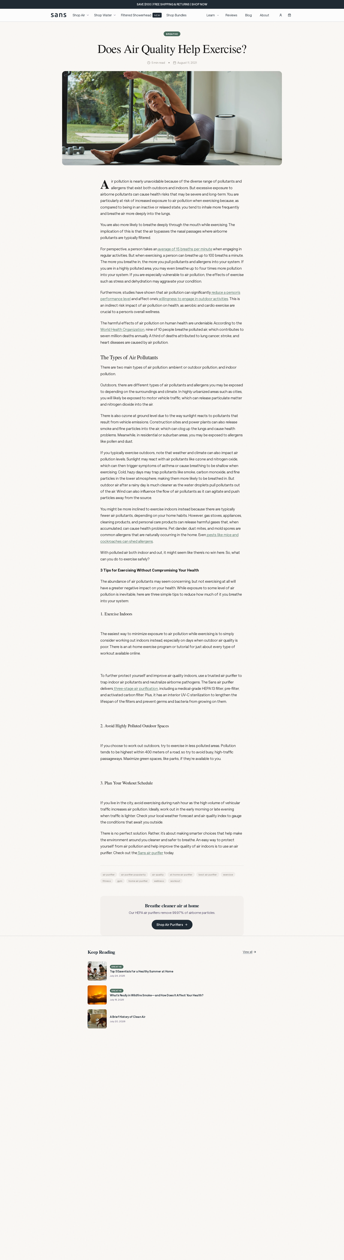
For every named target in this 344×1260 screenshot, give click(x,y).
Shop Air (79, 15)
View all (247, 952)
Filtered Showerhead (140, 15)
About (264, 15)
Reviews (231, 15)
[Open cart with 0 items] (289, 15)
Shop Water (103, 15)
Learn (211, 15)
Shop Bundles (176, 15)
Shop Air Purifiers (169, 924)
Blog (248, 15)
